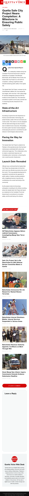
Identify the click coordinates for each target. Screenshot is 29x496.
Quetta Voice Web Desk (10, 28)
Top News (4, 7)
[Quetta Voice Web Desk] (14, 459)
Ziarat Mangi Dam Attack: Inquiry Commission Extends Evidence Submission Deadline (14, 374)
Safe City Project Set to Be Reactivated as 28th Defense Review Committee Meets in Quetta (12, 263)
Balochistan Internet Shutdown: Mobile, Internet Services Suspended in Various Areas (13, 319)
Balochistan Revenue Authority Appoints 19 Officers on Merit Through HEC (13, 347)
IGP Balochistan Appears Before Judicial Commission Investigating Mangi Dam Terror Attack (13, 234)
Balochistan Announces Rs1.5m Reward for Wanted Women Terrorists (13, 292)
